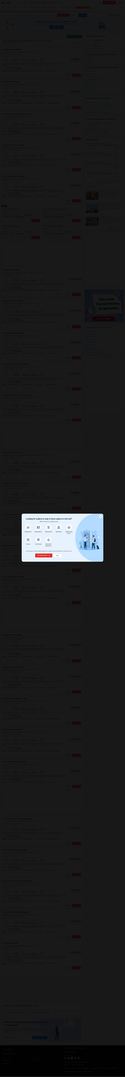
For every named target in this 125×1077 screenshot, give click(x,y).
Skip (57, 555)
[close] (100, 516)
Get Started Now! (42, 555)
